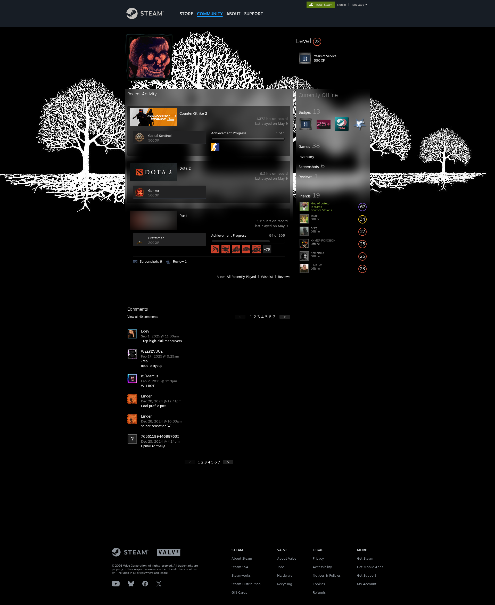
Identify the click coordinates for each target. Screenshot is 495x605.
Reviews (284, 277)
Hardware (284, 575)
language (358, 4)
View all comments (142, 317)
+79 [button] (267, 249)
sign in (341, 4)
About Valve (286, 558)
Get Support (366, 575)
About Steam (242, 558)
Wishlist (267, 277)
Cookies (319, 584)
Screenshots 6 (151, 261)
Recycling (284, 584)
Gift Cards (239, 592)
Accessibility (322, 567)
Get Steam (365, 558)
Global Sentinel (159, 136)
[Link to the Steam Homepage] (145, 17)
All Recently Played (241, 277)
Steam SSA (240, 567)
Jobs (280, 567)
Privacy (318, 558)
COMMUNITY (210, 13)
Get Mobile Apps (370, 567)
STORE (186, 13)
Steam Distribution (246, 584)
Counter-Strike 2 (193, 113)
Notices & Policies (327, 575)
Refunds (319, 592)
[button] (333, 41)
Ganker (153, 190)
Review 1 (180, 261)
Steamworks (241, 575)
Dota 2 (185, 168)
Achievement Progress (228, 133)
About (233, 13)
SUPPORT (253, 13)
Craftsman (156, 238)
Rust (183, 215)
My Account (366, 584)
